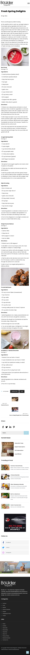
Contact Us (5, 637)
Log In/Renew (18, 454)
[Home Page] (7, 1)
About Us (5, 631)
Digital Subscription (20, 446)
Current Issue (5, 438)
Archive (4, 623)
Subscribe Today (19, 443)
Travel (4, 613)
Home (4, 621)
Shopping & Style (7, 611)
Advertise (5, 629)
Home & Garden (6, 607)
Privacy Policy (6, 633)
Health (4, 605)
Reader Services (6, 635)
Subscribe (5, 625)
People (4, 609)
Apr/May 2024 (14, 391)
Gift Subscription (19, 450)
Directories (5, 627)
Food (22, 391)
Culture (4, 601)
